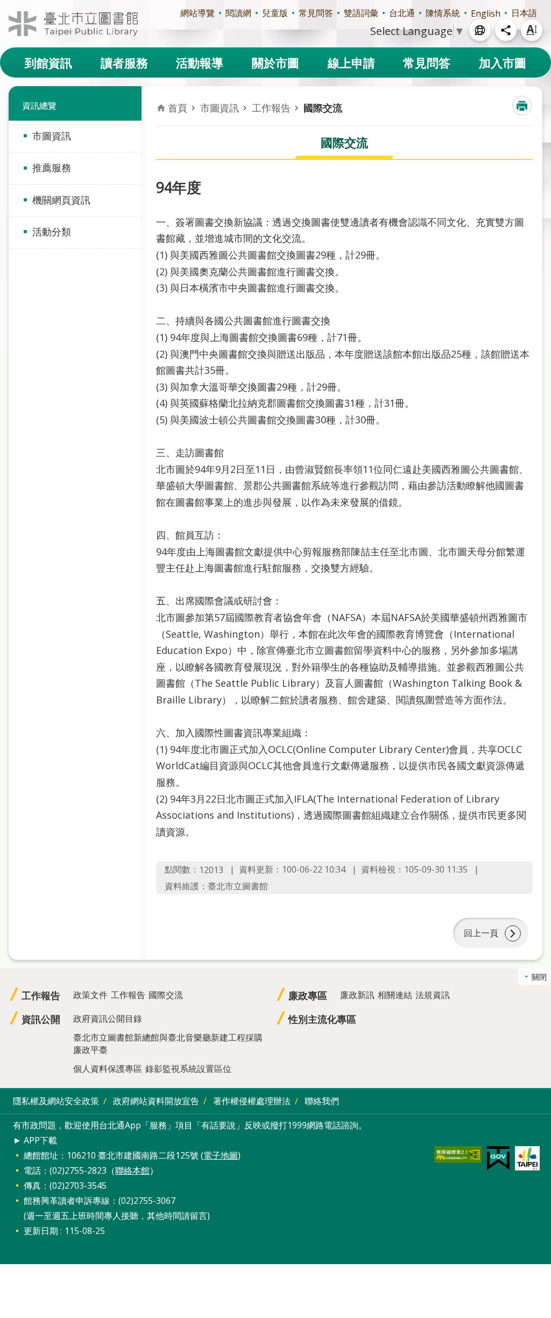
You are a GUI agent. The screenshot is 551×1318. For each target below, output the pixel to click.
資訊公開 (41, 1019)
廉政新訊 (357, 995)
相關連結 (395, 995)
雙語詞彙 (361, 13)
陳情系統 (443, 13)
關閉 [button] (539, 977)
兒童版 (275, 13)
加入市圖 (502, 62)
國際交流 (322, 107)
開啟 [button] (480, 30)
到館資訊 (48, 62)
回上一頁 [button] (481, 933)
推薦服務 (51, 167)
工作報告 (271, 107)
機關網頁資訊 (61, 199)
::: (6, 6)
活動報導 (199, 62)
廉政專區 (307, 995)
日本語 (524, 13)
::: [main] (162, 97)
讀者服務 (124, 62)
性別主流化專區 (322, 1019)
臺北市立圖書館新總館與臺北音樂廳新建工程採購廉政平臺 (168, 1043)
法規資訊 (432, 995)
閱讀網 (238, 13)
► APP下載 (35, 1140)
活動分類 (51, 231)
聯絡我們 (322, 1101)
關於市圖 (275, 62)
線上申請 (351, 62)
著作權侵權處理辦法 (252, 1101)
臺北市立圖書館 (73, 24)
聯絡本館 (132, 1170)
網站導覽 (197, 13)
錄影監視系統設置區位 (188, 1069)
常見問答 (316, 13)
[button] (458, 1154)
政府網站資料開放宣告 (156, 1101)
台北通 (402, 13)
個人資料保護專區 (107, 1069)
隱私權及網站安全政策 (56, 1101)
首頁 (177, 107)
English (485, 13)
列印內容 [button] (522, 105)
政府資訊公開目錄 (107, 1018)
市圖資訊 (51, 135)
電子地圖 (220, 1155)
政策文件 (90, 995)
